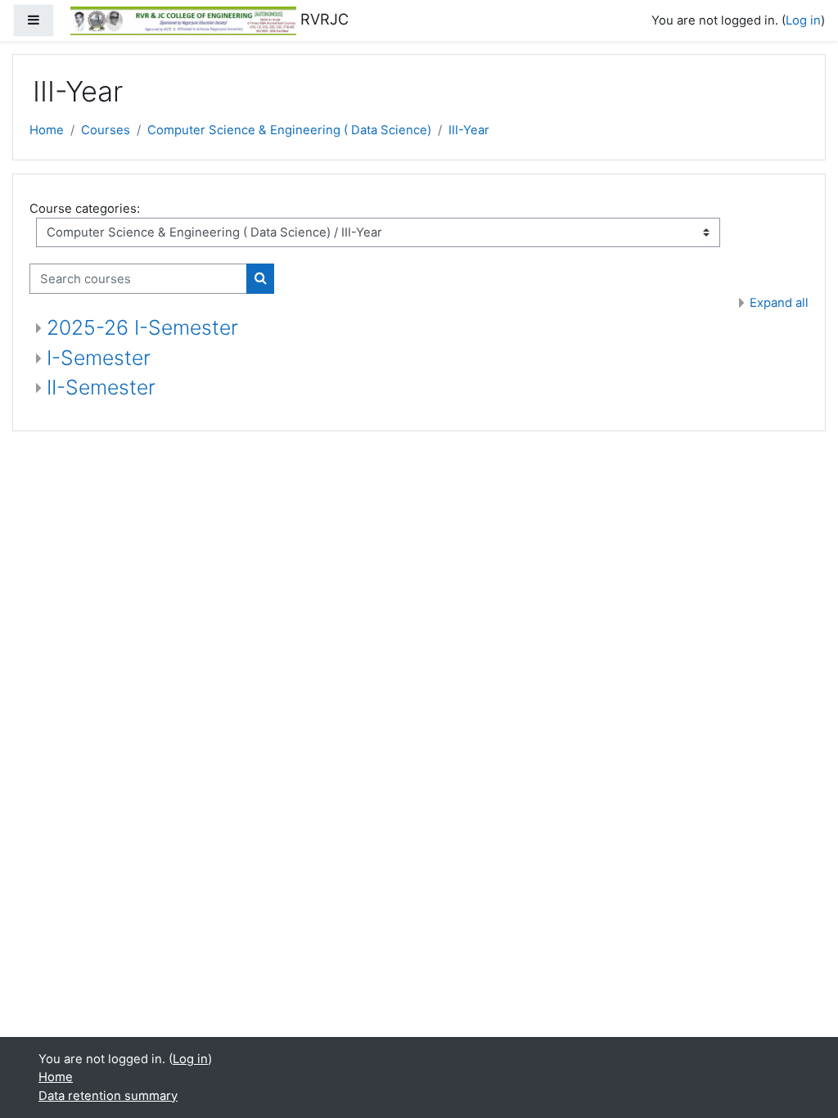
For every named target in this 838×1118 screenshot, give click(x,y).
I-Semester (99, 357)
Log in (803, 20)
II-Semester (101, 387)
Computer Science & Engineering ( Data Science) (289, 130)
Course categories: (84, 208)
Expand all (779, 302)
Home (46, 130)
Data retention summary (108, 1096)
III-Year (468, 130)
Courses (105, 130)
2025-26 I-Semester (142, 327)
